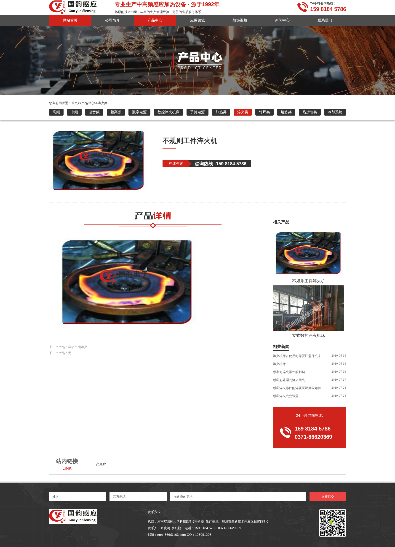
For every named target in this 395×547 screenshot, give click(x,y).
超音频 (94, 112)
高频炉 (101, 464)
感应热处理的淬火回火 (289, 380)
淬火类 (102, 103)
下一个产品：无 (60, 353)
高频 (56, 112)
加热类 (221, 112)
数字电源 (139, 112)
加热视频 (239, 20)
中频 (74, 112)
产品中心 (155, 20)
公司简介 (112, 20)
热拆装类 (309, 112)
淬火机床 (279, 364)
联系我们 (325, 20)
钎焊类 (264, 112)
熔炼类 (286, 112)
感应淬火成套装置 (286, 396)
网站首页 (70, 20)
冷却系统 (335, 112)
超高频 (115, 112)
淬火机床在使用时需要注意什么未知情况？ (298, 355)
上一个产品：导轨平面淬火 (68, 347)
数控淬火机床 (168, 112)
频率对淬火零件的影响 (289, 372)
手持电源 (197, 112)
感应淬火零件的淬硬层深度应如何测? (298, 388)
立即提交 (327, 496)
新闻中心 (282, 20)
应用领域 (197, 20)
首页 (76, 103)
